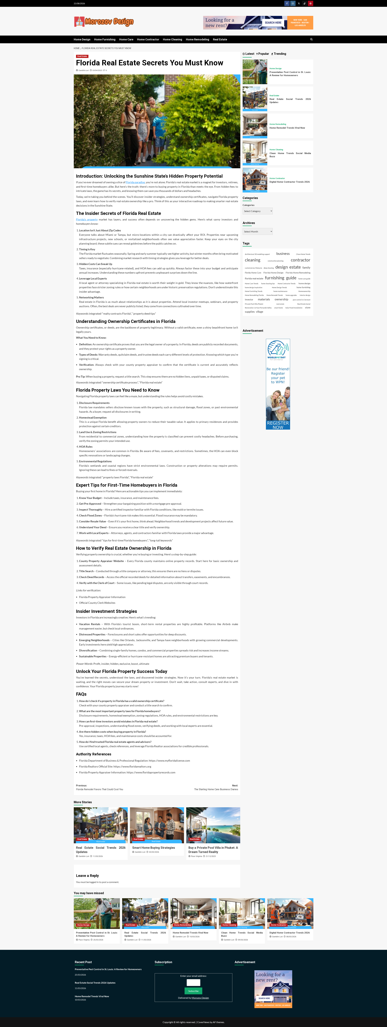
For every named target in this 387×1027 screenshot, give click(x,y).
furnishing (274, 277)
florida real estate (254, 278)
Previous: (99, 787)
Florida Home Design (273, 272)
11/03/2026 (98, 856)
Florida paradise (135, 182)
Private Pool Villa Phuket (254, 304)
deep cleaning (269, 268)
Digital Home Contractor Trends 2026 (290, 182)
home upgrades (291, 295)
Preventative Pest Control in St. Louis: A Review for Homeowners (108, 969)
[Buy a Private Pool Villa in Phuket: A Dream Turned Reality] (213, 825)
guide (291, 277)
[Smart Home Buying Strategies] (157, 825)
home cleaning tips (268, 283)
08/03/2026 (291, 937)
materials (264, 299)
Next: (216, 787)
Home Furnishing (104, 39)
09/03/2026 (243, 940)
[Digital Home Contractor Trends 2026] (255, 179)
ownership (281, 299)
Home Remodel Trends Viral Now (287, 127)
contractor (300, 259)
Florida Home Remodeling (298, 272)
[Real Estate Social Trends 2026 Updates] (101, 825)
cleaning (252, 259)
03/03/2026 (154, 852)
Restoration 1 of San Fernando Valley (258, 308)
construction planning (275, 261)
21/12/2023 (211, 856)
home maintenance (280, 291)
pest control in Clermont (301, 300)
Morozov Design (200, 997)
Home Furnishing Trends (253, 291)
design (281, 266)
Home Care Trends (251, 283)
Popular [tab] (263, 54)
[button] (311, 39)
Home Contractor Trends (287, 283)
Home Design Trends (279, 287)
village (259, 311)
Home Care (126, 39)
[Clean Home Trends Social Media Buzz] (255, 152)
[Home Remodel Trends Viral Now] (255, 125)
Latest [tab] (249, 54)
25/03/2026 (98, 940)
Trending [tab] (279, 54)
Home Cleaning (172, 39)
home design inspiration (253, 287)
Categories (248, 205)
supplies (250, 311)
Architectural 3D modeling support (257, 254)
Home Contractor (148, 39)
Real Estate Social (303, 304)
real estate (280, 304)
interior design (305, 295)
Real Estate (220, 39)
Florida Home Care (253, 272)
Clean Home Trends (303, 254)
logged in (94, 882)
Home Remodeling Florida (254, 295)
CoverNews (203, 1022)
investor (249, 299)
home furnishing (303, 287)
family (306, 267)
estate (295, 266)
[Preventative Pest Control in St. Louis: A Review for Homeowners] (255, 71)
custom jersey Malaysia (253, 268)
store (307, 307)
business (283, 253)
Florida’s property (87, 219)
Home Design (82, 39)
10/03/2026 (195, 937)
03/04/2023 (97, 70)
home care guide (304, 279)
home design (304, 283)
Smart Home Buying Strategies (153, 848)
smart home (278, 308)
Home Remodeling (197, 39)
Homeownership (304, 291)
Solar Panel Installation (293, 308)
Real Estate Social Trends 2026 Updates (95, 982)
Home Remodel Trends (275, 295)
